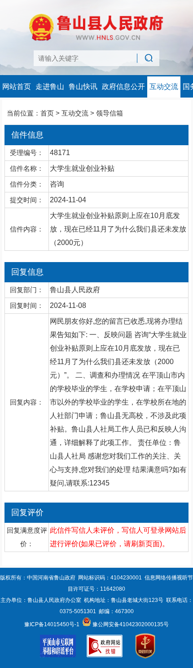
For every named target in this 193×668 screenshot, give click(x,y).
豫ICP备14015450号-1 (51, 624)
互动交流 (163, 86)
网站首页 (16, 86)
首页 (47, 113)
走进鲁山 (49, 86)
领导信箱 (109, 113)
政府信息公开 (123, 86)
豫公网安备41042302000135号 (130, 624)
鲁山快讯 (83, 86)
